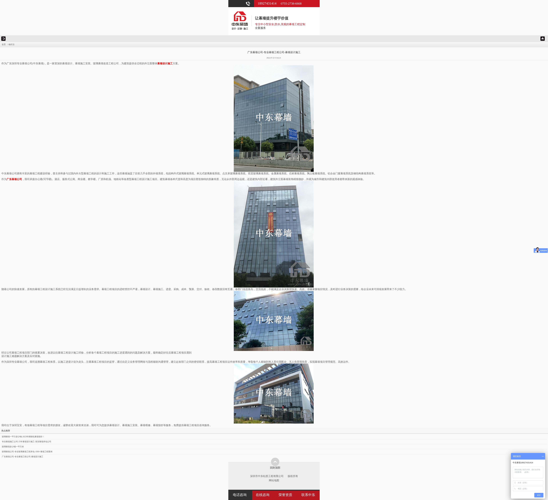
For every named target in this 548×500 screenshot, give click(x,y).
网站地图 (274, 480)
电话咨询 (240, 495)
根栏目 (12, 44)
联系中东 (308, 495)
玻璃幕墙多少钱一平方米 (13, 447)
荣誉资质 (285, 495)
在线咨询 (262, 495)
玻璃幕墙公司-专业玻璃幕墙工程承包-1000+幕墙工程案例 (27, 452)
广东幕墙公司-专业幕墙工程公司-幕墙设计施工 (22, 457)
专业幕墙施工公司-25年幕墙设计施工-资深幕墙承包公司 (26, 442)
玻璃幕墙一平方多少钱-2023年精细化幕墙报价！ (23, 437)
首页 (4, 44)
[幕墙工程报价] (273, 234)
